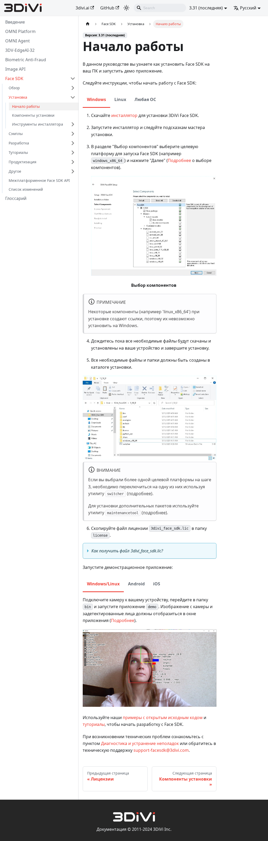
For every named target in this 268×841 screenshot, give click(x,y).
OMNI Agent (17, 41)
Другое (15, 171)
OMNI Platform (20, 31)
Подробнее (179, 160)
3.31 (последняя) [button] (206, 8)
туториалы (94, 724)
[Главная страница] (88, 24)
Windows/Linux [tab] (103, 584)
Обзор (14, 87)
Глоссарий (15, 198)
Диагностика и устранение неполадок (140, 743)
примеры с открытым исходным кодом (163, 717)
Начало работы (26, 106)
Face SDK (14, 78)
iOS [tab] (156, 584)
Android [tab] (136, 584)
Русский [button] (248, 8)
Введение (15, 22)
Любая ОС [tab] (145, 99)
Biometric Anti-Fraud (25, 60)
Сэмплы (16, 133)
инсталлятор (124, 115)
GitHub (107, 8)
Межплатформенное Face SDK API (39, 180)
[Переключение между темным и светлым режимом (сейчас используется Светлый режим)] (126, 8)
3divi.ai (82, 8)
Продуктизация (22, 161)
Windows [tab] (96, 99)
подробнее (139, 493)
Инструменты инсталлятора (37, 124)
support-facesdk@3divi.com (161, 750)
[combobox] (160, 8)
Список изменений (26, 189)
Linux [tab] (120, 99)
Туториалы (18, 152)
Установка (18, 97)
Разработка (19, 143)
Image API (15, 69)
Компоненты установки (33, 115)
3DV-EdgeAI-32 (20, 50)
